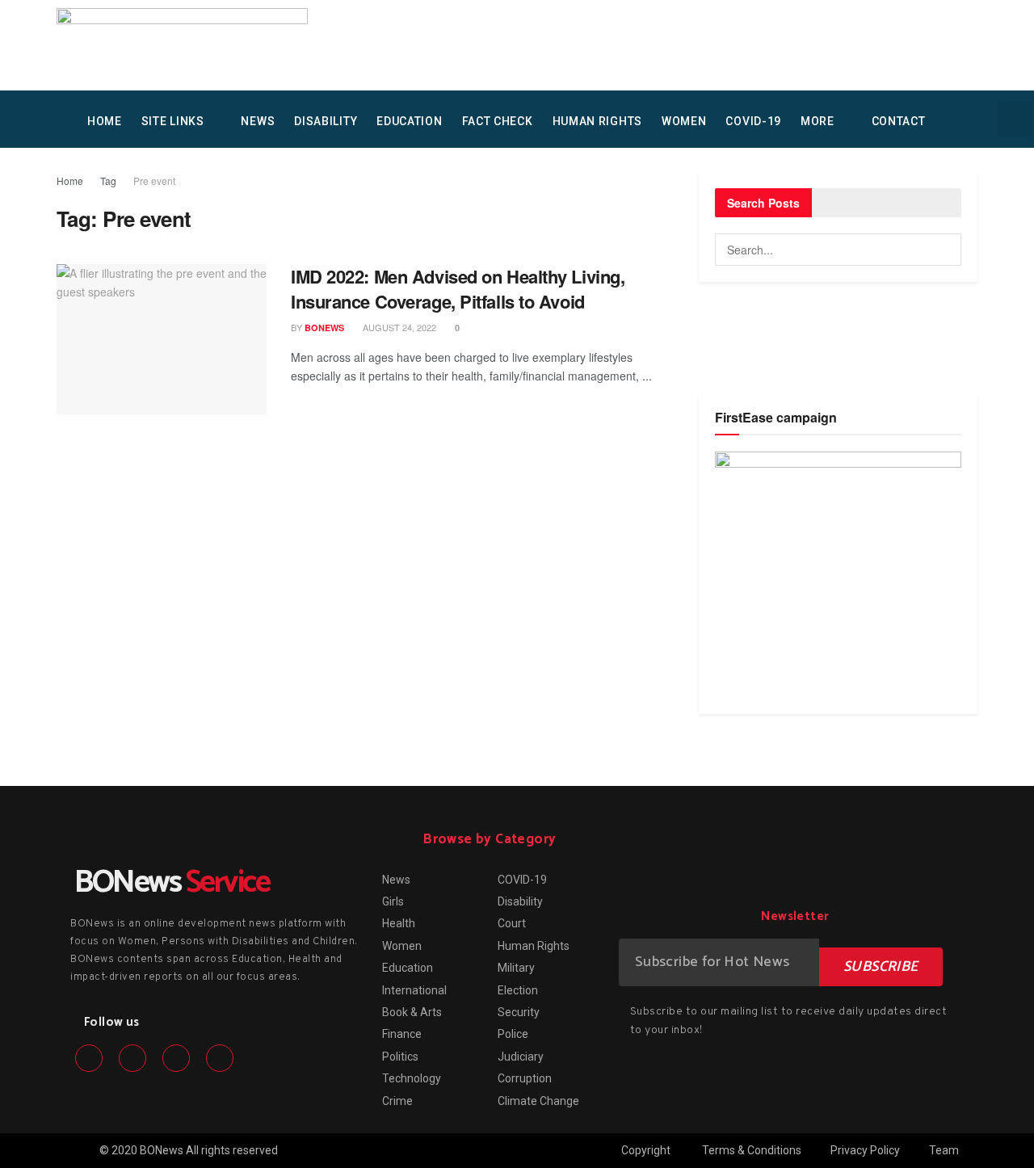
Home (70, 180)
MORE (817, 121)
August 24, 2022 (398, 327)
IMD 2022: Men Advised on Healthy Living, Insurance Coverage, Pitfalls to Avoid (457, 288)
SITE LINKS (172, 121)
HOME (104, 121)
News (258, 121)
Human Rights (597, 121)
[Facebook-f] (89, 1058)
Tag (108, 180)
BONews (324, 327)
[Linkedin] (176, 1058)
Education (409, 121)
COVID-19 (753, 121)
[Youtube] (219, 1058)
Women (684, 121)
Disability (325, 121)
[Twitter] (132, 1058)
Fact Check (497, 121)
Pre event (154, 180)
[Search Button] (945, 249)
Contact (899, 121)
